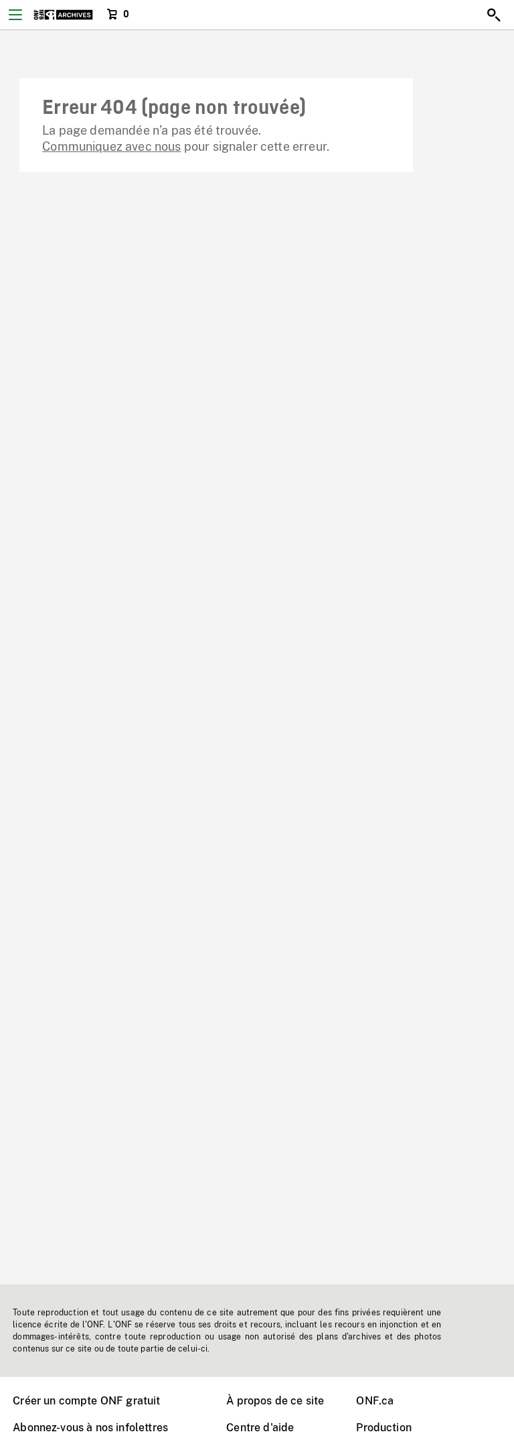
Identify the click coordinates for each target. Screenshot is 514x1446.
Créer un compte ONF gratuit (86, 1400)
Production (384, 1427)
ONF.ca (375, 1400)
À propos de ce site (275, 1400)
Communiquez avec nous (111, 146)
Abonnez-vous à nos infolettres (90, 1427)
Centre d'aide (260, 1427)
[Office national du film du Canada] (63, 14)
